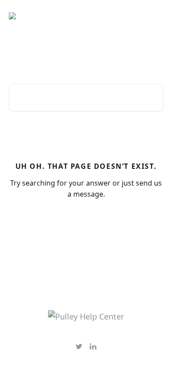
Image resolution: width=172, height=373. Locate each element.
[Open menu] (155, 16)
